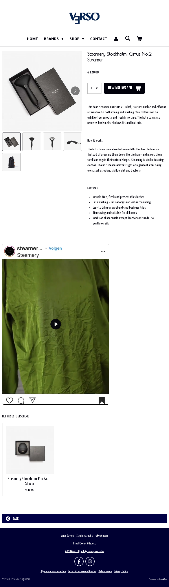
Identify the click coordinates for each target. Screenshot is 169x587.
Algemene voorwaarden (53, 571)
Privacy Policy (121, 571)
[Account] (116, 39)
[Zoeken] (128, 38)
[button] (11, 142)
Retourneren (105, 571)
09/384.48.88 (72, 551)
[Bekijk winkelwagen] (139, 39)
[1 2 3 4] (94, 88)
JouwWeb (163, 579)
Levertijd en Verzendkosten (82, 571)
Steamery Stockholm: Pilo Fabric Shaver (30, 481)
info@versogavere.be (92, 551)
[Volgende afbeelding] (75, 90)
